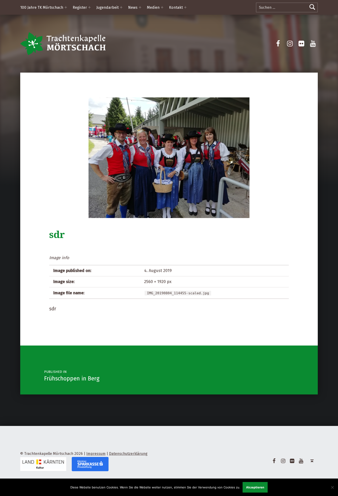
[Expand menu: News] (140, 7)
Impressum (96, 453)
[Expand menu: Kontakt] (185, 7)
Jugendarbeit (107, 7)
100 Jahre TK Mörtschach (41, 7)
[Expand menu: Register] (89, 7)
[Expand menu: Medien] (162, 7)
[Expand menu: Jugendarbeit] (121, 7)
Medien (153, 7)
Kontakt (176, 7)
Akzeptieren (255, 487)
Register (80, 7)
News (132, 7)
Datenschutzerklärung (128, 453)
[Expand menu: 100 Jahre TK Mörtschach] (66, 7)
